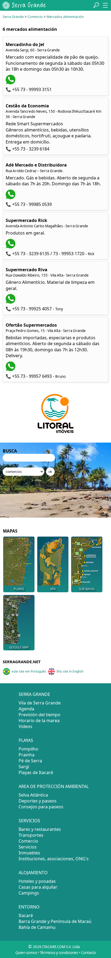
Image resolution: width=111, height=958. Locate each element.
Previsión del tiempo (39, 715)
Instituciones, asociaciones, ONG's (54, 859)
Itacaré (26, 915)
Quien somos (26, 952)
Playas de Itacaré (36, 772)
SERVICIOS (29, 821)
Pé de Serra (30, 761)
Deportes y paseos (38, 801)
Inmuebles (29, 853)
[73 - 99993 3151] (11, 83)
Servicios (28, 847)
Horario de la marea (39, 720)
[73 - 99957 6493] (11, 369)
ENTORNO (29, 907)
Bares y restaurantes (40, 829)
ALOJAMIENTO (33, 873)
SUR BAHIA (87, 589)
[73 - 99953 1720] (11, 247)
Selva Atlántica (33, 795)
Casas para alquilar (38, 887)
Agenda (26, 709)
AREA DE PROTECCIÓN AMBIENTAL (54, 786)
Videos (25, 726)
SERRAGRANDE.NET (22, 661)
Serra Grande (13, 16)
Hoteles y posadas (37, 881)
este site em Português (29, 671)
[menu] (105, 5)
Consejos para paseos (41, 807)
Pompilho (28, 749)
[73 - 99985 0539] (11, 198)
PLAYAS (19, 589)
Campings (29, 893)
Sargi (24, 767)
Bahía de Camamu (37, 927)
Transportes (31, 835)
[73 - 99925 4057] (11, 302)
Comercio (35, 16)
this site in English (70, 671)
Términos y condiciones (59, 952)
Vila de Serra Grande (40, 703)
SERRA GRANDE (34, 694)
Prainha (26, 755)
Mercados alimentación (65, 16)
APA (53, 589)
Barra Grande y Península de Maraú (55, 921)
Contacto (88, 952)
